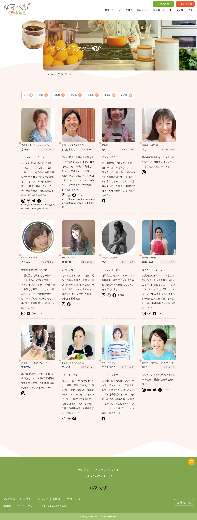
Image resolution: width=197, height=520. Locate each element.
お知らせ (109, 10)
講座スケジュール (162, 10)
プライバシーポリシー (26, 506)
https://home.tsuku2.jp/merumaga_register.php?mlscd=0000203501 (78, 203)
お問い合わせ (184, 502)
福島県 (59, 95)
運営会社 (7, 506)
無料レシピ (143, 10)
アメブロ (80, 195)
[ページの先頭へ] (191, 461)
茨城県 (75, 95)
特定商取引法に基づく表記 (54, 506)
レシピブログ (125, 10)
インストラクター (185, 10)
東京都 (109, 95)
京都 (43, 95)
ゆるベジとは (9, 499)
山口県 (126, 95)
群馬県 (92, 95)
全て (28, 95)
